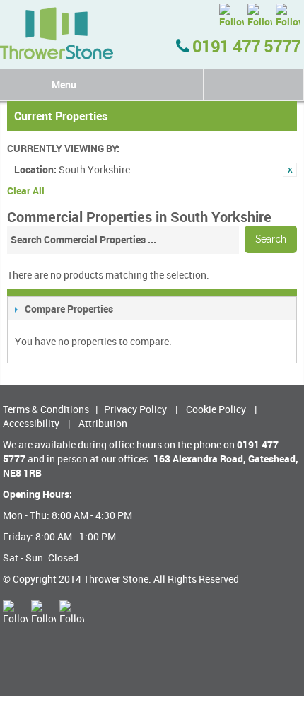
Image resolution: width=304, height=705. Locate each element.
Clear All (26, 190)
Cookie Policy (216, 409)
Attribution (102, 423)
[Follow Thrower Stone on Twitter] (231, 16)
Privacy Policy (135, 409)
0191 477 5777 (244, 46)
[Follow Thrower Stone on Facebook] (259, 16)
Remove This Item (290, 170)
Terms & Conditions (46, 409)
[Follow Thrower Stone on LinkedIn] (288, 16)
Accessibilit (28, 423)
